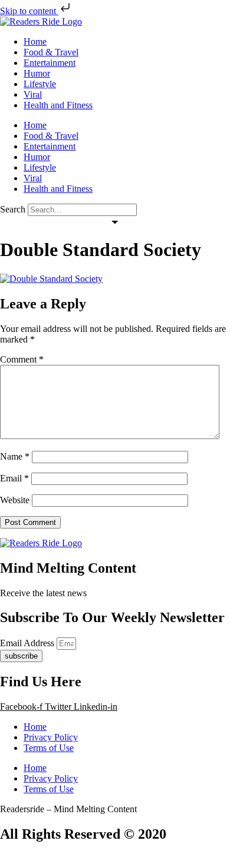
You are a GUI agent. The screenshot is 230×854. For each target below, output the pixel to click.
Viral (33, 94)
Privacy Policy (51, 737)
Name (14, 456)
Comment (22, 359)
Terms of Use (49, 748)
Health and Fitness (58, 105)
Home (35, 41)
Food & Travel (51, 52)
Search (12, 209)
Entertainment (49, 63)
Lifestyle (40, 84)
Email (14, 478)
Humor (37, 73)
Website (14, 500)
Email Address (28, 643)
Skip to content (29, 11)
